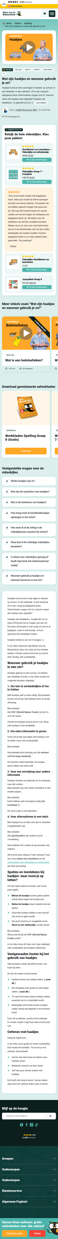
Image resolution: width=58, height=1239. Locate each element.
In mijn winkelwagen (38, 160)
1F (4, 74)
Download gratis (14, 1233)
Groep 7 (28, 70)
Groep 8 (37, 70)
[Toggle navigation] (52, 13)
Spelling (28, 23)
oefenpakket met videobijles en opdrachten (28, 862)
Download (26, 451)
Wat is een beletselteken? (24, 360)
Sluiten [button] (37, 1233)
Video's (18, 23)
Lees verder (41, 103)
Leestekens (47, 70)
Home (9, 23)
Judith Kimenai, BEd (26, 110)
